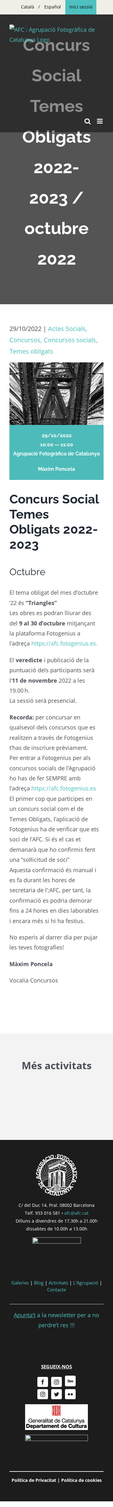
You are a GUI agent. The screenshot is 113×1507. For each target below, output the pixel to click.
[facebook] (42, 1382)
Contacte (56, 1289)
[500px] (70, 1381)
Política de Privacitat (34, 1480)
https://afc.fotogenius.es (63, 788)
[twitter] (56, 1394)
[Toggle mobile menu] (100, 121)
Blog (39, 1282)
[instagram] (56, 1382)
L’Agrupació (85, 1282)
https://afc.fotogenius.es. (64, 643)
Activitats (58, 1282)
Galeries (20, 1282)
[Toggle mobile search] (87, 121)
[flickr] (70, 1394)
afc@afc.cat (76, 1213)
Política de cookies (81, 1480)
